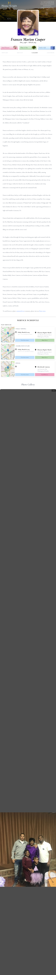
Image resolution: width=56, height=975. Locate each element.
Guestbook (50, 52)
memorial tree (20, 311)
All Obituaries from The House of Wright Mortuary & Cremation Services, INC (47, 5)
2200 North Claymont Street (44, 335)
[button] (8, 333)
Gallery (35, 52)
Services (20, 52)
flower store (42, 311)
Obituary (5, 52)
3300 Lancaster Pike (42, 369)
